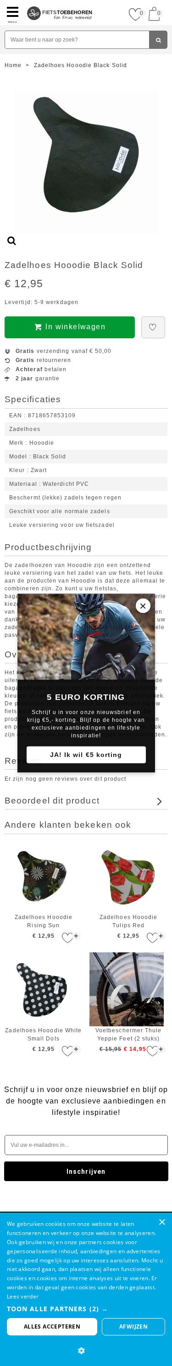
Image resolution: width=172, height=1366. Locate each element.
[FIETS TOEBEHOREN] (60, 3)
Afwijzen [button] (133, 1326)
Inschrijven (86, 1171)
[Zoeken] (158, 40)
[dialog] (86, 1289)
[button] (86, 1309)
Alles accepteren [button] (52, 1326)
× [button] (161, 1222)
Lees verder (23, 1296)
